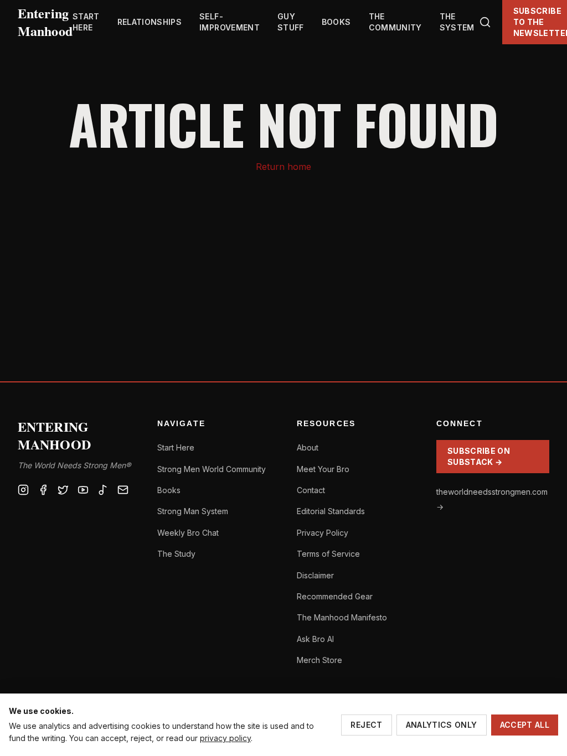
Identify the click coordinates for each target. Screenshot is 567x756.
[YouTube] (83, 489)
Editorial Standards (331, 511)
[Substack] (122, 489)
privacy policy (225, 738)
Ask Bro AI (315, 639)
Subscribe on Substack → (478, 456)
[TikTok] (103, 489)
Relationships (149, 22)
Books (336, 22)
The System (457, 22)
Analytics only (441, 724)
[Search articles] (485, 22)
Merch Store (319, 660)
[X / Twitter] (63, 489)
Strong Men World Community (211, 469)
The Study (176, 553)
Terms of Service (328, 553)
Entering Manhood (45, 22)
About (307, 447)
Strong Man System (192, 511)
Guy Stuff (290, 22)
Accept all (525, 724)
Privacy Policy (322, 532)
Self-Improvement (229, 22)
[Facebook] (43, 489)
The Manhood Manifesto (342, 617)
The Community (395, 22)
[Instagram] (23, 489)
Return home (283, 166)
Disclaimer (315, 575)
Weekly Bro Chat (188, 532)
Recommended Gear (335, 596)
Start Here (86, 22)
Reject (366, 724)
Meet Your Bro (323, 469)
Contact (311, 490)
